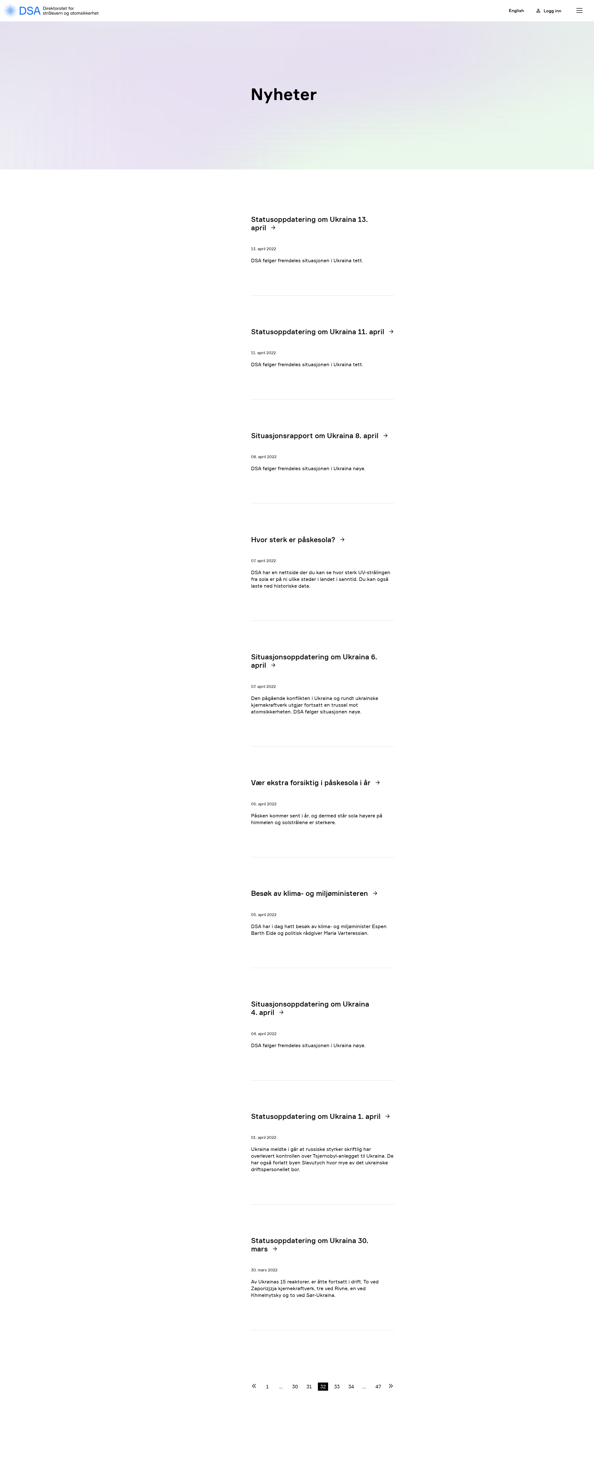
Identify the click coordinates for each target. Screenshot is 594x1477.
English (516, 10)
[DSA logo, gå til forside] (52, 10)
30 (295, 1387)
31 (309, 1387)
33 (337, 1387)
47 (378, 1387)
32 (323, 1387)
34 (351, 1387)
